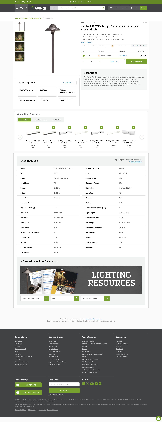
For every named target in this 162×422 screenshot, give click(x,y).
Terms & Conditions (20, 410)
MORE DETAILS (86, 42)
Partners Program (54, 364)
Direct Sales (18, 343)
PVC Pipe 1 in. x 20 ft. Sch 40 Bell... (65, 142)
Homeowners (86, 351)
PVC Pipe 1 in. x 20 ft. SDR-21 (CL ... (97, 142)
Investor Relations (121, 343)
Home (16, 18)
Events (84, 349)
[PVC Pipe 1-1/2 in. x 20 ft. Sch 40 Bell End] (81, 133)
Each (88, 55)
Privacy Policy (32, 410)
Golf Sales (18, 354)
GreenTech (52, 354)
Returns (17, 346)
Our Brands (119, 349)
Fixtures (38, 18)
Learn (84, 356)
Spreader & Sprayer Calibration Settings (94, 343)
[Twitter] (88, 384)
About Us (119, 341)
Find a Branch (54, 380)
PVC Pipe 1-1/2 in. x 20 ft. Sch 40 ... (81, 142)
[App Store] (30, 385)
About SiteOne (53, 341)
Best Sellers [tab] (56, 120)
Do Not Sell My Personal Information (48, 410)
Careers (118, 346)
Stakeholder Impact (122, 354)
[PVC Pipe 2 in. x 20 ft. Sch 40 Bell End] (113, 133)
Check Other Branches (139, 46)
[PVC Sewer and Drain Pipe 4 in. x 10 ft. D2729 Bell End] (129, 133)
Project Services (54, 359)
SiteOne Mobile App (21, 364)
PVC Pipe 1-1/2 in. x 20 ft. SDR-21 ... (49, 142)
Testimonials (18, 359)
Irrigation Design (54, 343)
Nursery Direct (53, 356)
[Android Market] (30, 393)
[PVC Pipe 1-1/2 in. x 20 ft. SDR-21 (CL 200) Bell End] (49, 133)
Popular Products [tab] (40, 120)
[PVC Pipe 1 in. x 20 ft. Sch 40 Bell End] (65, 133)
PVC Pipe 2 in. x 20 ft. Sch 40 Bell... (113, 142)
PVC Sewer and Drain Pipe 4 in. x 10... (129, 142)
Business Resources (88, 341)
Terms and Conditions (93, 319)
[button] (29, 2)
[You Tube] (92, 384)
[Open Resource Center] (158, 418)
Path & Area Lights (47, 18)
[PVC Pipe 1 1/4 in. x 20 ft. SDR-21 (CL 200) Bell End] (33, 133)
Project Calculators (88, 367)
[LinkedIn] (97, 384)
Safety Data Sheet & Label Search (92, 354)
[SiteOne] (38, 9)
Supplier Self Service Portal (57, 362)
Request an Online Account (23, 356)
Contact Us (18, 341)
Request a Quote (136, 62)
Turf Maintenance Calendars (91, 370)
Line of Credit (53, 346)
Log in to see (123, 55)
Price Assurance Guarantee (90, 359)
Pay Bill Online (53, 349)
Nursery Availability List (89, 372)
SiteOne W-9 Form (54, 351)
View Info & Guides (69, 82)
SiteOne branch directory (56, 394)
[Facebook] (84, 384)
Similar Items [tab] (24, 120)
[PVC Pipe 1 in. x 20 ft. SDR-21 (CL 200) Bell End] (97, 133)
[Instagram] (100, 384)
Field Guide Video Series (90, 364)
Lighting (31, 18)
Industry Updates (121, 356)
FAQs (16, 351)
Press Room (120, 351)
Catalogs (85, 346)
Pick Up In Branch (20, 349)
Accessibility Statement (22, 362)
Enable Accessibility (20, 2)
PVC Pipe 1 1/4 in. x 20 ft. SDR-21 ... (33, 142)
